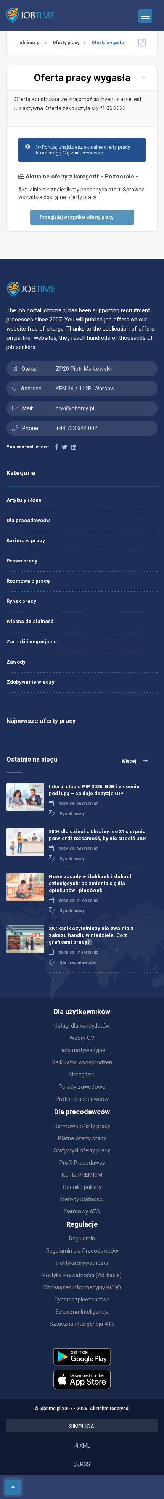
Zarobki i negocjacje (31, 641)
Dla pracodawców (28, 520)
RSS (84, 1464)
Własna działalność (29, 621)
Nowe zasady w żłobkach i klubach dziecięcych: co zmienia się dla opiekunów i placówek (91, 883)
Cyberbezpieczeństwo (82, 1299)
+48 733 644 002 (76, 428)
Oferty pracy (66, 42)
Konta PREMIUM (82, 1174)
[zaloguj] (13, 1487)
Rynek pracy (21, 601)
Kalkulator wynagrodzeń (82, 1062)
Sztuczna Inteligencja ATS (82, 1324)
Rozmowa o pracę (28, 581)
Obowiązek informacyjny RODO (82, 1287)
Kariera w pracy (25, 540)
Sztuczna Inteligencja (82, 1311)
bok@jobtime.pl (75, 408)
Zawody (16, 662)
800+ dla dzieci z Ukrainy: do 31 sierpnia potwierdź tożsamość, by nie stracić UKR (97, 835)
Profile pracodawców (82, 1099)
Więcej (129, 761)
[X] (65, 447)
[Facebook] (56, 447)
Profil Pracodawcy (82, 1162)
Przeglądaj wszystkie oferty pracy (76, 217)
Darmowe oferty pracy (82, 1126)
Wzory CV (82, 1038)
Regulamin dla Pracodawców (82, 1250)
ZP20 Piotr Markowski (83, 368)
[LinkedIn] (73, 447)
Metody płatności (82, 1199)
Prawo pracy (21, 561)
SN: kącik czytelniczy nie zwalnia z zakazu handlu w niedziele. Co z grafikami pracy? (91, 935)
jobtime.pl (29, 42)
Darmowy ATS (82, 1211)
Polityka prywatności (82, 1263)
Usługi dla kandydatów (82, 1025)
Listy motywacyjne (82, 1050)
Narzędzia (82, 1074)
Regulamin (82, 1238)
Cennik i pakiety (82, 1187)
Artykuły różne (24, 500)
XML (84, 1445)
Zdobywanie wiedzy (30, 682)
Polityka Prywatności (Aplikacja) (82, 1275)
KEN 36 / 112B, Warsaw (85, 388)
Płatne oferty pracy (82, 1138)
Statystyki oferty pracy (82, 1150)
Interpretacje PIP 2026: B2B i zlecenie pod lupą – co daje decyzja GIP (94, 790)
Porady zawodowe (82, 1086)
